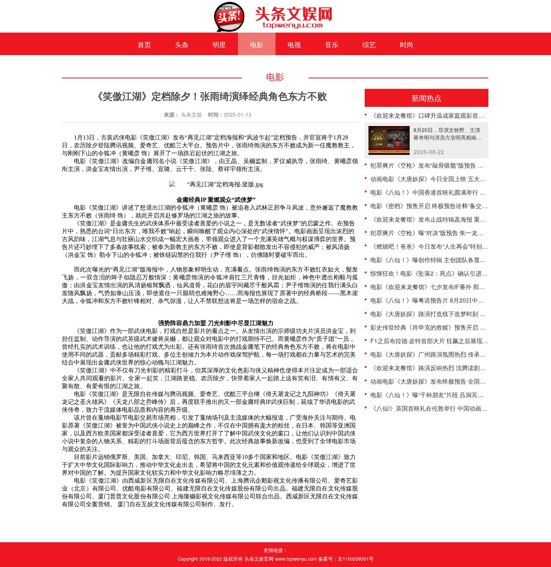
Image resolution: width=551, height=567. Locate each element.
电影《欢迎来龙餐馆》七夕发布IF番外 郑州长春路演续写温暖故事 (457, 286)
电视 (294, 44)
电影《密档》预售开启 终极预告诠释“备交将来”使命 (439, 205)
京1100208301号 (356, 558)
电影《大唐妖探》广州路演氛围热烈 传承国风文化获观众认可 (452, 354)
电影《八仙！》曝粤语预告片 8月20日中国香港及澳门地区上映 (454, 300)
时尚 (406, 44)
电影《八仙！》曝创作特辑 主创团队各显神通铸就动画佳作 (449, 259)
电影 (257, 44)
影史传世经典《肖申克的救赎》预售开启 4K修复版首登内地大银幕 (458, 327)
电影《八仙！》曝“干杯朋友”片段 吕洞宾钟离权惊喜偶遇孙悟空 (454, 394)
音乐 (331, 44)
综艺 (369, 44)
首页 (144, 44)
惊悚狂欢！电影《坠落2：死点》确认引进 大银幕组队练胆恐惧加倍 (459, 273)
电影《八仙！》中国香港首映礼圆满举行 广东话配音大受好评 (452, 192)
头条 (182, 44)
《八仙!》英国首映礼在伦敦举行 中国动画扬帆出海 (437, 408)
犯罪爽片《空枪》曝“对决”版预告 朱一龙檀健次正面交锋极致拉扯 (457, 232)
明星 (219, 44)
